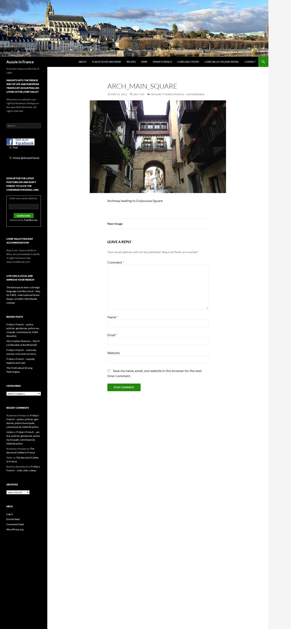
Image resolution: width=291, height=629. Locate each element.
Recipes (131, 61)
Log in (9, 514)
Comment (115, 262)
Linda (9, 432)
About (82, 61)
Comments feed (15, 524)
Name (112, 317)
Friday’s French (162, 61)
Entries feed (13, 519)
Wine (144, 61)
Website (113, 353)
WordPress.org (14, 529)
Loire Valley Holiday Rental (222, 61)
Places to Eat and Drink (106, 61)
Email (112, 335)
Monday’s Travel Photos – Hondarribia (177, 94)
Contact (250, 61)
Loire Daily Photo (188, 61)
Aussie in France (20, 61)
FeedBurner (31, 220)
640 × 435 (138, 94)
